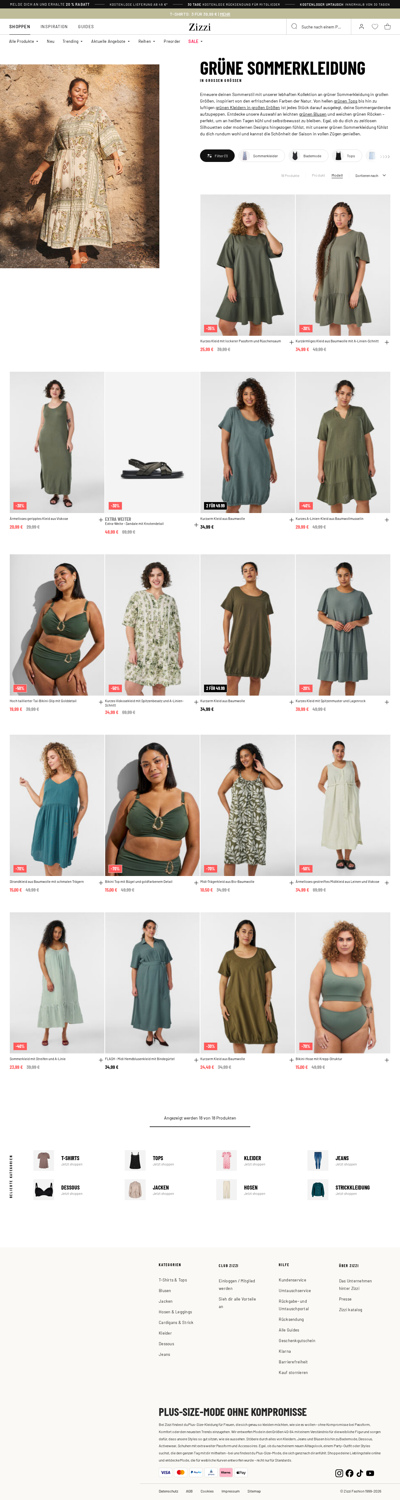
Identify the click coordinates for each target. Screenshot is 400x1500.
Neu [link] (50, 41)
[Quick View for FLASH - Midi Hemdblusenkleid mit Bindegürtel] (196, 1060)
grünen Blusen (313, 114)
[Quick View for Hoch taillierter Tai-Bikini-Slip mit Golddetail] (101, 702)
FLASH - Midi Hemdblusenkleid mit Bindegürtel (140, 1059)
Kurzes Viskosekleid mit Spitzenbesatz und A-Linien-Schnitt (144, 703)
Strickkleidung (349, 1189)
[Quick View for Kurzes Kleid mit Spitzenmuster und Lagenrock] (386, 702)
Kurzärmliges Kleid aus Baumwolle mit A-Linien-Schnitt (337, 341)
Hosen (257, 1189)
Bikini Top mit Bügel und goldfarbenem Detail (138, 881)
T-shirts (75, 1160)
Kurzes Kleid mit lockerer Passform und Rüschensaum (240, 341)
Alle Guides (289, 1329)
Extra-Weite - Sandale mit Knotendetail (134, 523)
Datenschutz (168, 1490)
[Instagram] (339, 1472)
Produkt (318, 175)
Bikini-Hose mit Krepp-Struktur (319, 1059)
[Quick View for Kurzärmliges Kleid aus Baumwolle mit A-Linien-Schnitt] (386, 342)
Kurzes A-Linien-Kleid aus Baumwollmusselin (329, 518)
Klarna (285, 1351)
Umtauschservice (295, 1290)
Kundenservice (292, 1279)
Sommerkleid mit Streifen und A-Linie (38, 1059)
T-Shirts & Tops (173, 1279)
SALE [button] (193, 41)
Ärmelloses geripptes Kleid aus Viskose (39, 518)
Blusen (165, 1290)
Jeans (349, 1160)
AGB (189, 1490)
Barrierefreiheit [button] (293, 1361)
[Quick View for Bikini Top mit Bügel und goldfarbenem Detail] (196, 882)
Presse (345, 1298)
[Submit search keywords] (295, 26)
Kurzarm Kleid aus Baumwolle (222, 518)
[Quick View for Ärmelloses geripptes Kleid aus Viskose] (101, 519)
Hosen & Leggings (175, 1311)
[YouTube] (370, 1472)
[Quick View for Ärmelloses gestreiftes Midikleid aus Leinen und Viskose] (386, 882)
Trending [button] (70, 41)
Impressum (231, 1490)
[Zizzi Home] (200, 26)
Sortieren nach (366, 175)
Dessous (75, 1189)
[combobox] (319, 26)
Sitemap (254, 1490)
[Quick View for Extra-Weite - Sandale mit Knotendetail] (196, 524)
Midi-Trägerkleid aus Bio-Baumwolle (227, 881)
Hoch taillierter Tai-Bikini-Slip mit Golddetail (43, 701)
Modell (337, 175)
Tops (166, 1160)
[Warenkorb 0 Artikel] (387, 26)
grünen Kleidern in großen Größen (248, 107)
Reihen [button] (144, 41)
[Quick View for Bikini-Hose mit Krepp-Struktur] (386, 1060)
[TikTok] (360, 1472)
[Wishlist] (286, 202)
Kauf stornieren (293, 1372)
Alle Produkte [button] (21, 41)
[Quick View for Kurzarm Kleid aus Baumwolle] (291, 519)
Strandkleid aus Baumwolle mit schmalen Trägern (47, 881)
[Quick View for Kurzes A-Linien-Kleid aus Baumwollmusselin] (386, 519)
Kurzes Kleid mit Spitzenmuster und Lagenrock (331, 701)
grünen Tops (346, 100)
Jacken (166, 1189)
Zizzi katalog (350, 1309)
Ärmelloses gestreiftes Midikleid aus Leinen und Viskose (337, 881)
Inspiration (54, 26)
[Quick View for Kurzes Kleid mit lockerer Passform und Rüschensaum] (291, 342)
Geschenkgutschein (297, 1340)
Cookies (207, 1490)
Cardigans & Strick (176, 1322)
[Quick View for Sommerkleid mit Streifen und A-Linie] (101, 1060)
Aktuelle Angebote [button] (108, 41)
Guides (86, 26)
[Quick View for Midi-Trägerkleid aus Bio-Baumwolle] (291, 882)
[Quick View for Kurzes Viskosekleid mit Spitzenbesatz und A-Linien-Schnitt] (196, 702)
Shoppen (19, 26)
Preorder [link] (172, 41)
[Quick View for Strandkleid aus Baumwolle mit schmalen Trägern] (101, 882)
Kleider (257, 1160)
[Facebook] (349, 1472)
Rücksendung (291, 1319)
